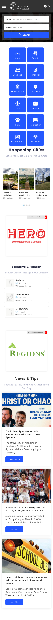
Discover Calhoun (24, 286)
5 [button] (29, 206)
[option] (10, 184)
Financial (22, 312)
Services (22, 283)
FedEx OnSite (22, 294)
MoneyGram (21, 308)
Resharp (19, 280)
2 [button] (24, 206)
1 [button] (23, 206)
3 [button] (26, 206)
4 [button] (28, 206)
